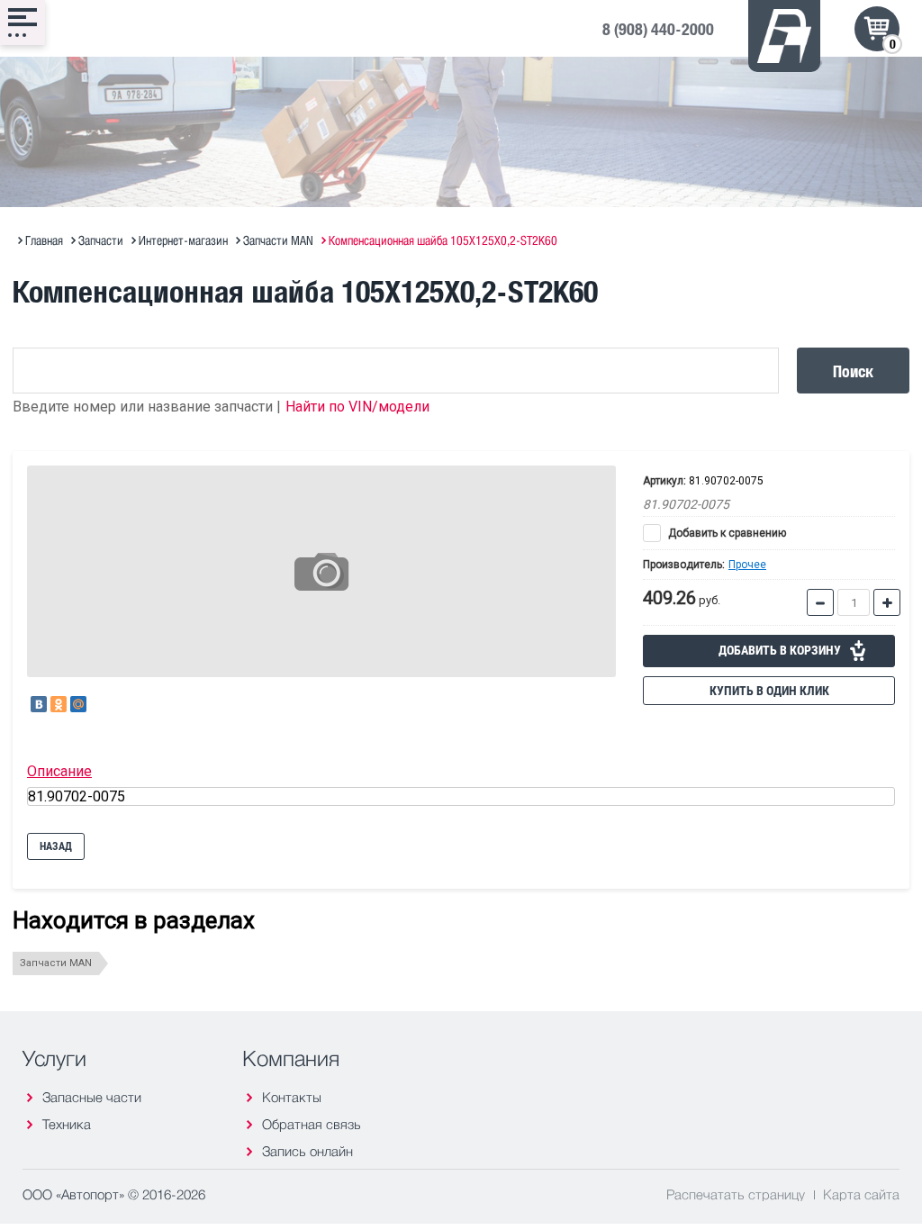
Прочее (747, 564)
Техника (66, 1124)
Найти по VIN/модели (357, 406)
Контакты (291, 1097)
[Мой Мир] (78, 704)
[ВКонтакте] (39, 704)
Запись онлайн (307, 1151)
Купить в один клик (769, 690)
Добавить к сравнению (725, 533)
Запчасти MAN (56, 963)
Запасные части (91, 1097)
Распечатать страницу (735, 1194)
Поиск (853, 370)
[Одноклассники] (58, 704)
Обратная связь (311, 1124)
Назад (56, 846)
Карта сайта (861, 1194)
